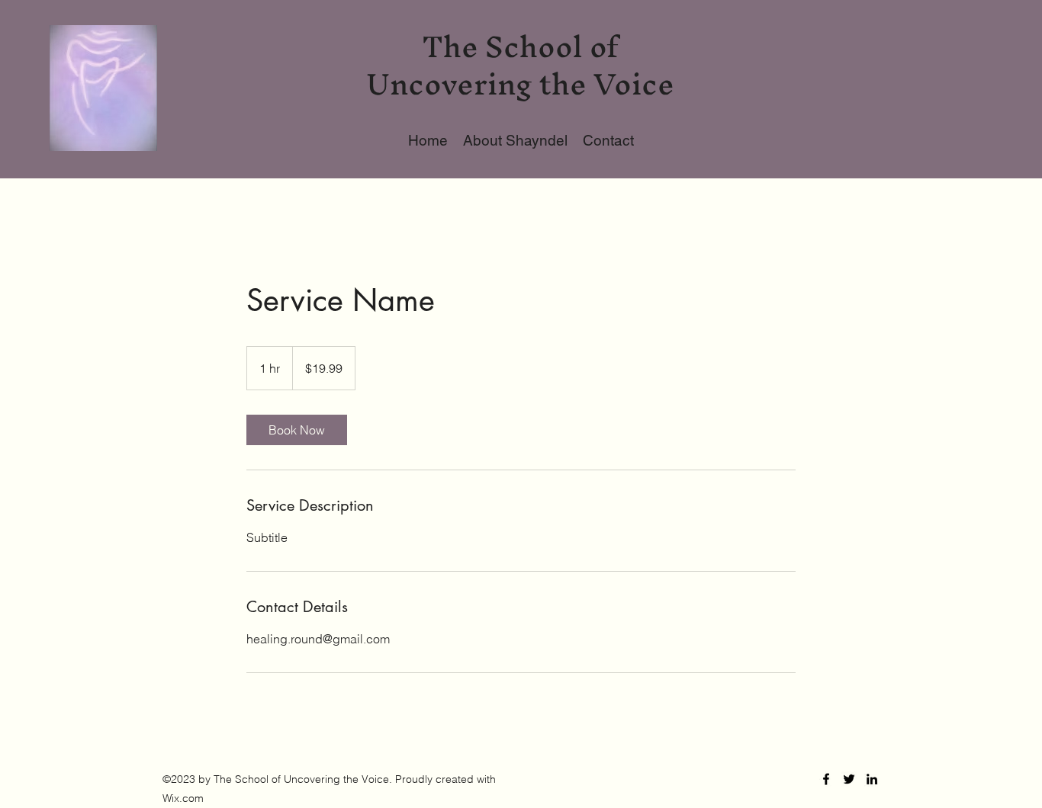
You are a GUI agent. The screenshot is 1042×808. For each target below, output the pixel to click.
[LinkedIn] (872, 779)
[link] (296, 430)
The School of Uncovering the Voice (520, 65)
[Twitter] (849, 779)
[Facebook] (826, 779)
